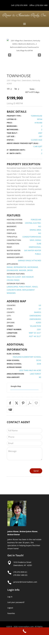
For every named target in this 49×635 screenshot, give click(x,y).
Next (39, 55)
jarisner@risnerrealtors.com (25, 582)
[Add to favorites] (36, 403)
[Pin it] (23, 403)
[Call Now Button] (24, 631)
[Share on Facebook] (10, 403)
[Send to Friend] (10, 410)
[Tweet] (17, 403)
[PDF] (30, 403)
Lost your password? (15, 602)
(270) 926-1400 (41, 5)
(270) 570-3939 (21, 5)
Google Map (16, 386)
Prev (9, 55)
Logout (10, 608)
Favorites (11, 613)
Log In (9, 596)
